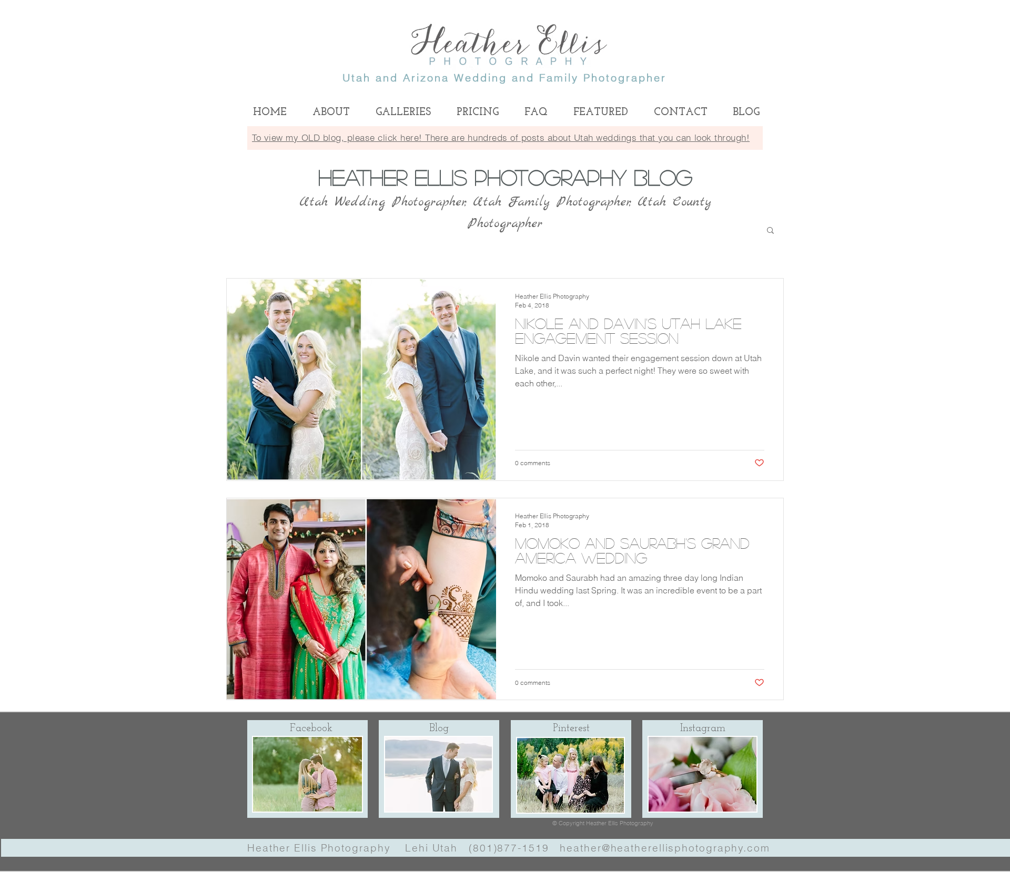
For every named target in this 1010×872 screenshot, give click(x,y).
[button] (770, 231)
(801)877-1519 (509, 848)
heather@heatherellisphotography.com (665, 848)
